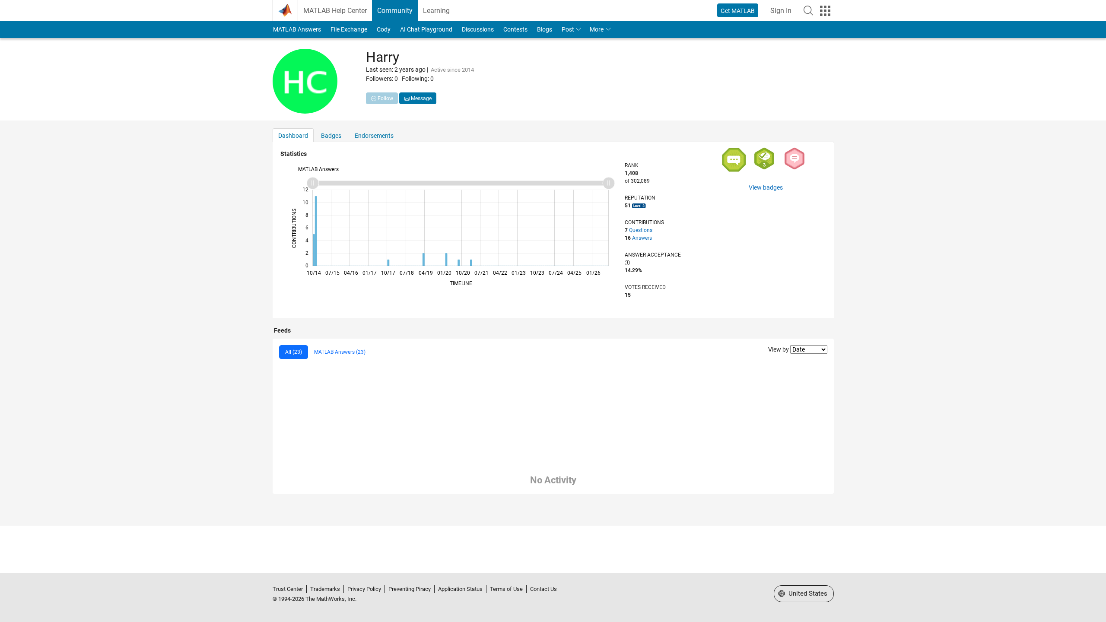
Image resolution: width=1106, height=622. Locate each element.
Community (395, 10)
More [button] (597, 29)
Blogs (544, 29)
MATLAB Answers (297, 29)
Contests (515, 29)
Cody (384, 29)
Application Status (460, 589)
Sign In (780, 10)
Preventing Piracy (409, 589)
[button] (808, 10)
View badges (766, 187)
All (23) (293, 352)
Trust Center (288, 589)
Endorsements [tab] (374, 135)
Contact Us (543, 589)
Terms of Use (506, 589)
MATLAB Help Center (335, 10)
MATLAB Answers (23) (339, 352)
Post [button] (568, 29)
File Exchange (349, 29)
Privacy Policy (364, 589)
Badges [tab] (331, 135)
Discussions (478, 29)
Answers (642, 238)
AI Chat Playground (426, 29)
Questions (640, 230)
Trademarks (325, 589)
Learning (436, 10)
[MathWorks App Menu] (825, 11)
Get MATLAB (738, 10)
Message (421, 98)
